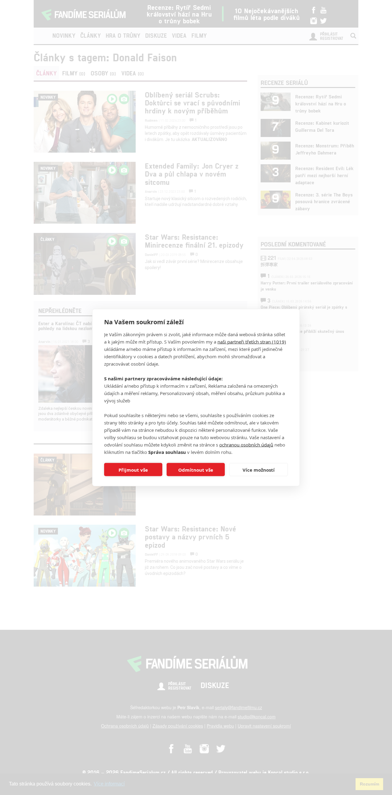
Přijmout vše (133, 469)
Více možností (259, 469)
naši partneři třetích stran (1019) (251, 342)
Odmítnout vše (195, 469)
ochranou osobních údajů (246, 445)
